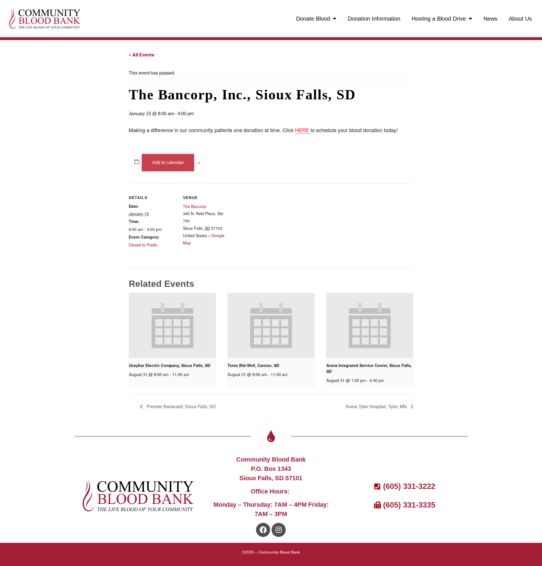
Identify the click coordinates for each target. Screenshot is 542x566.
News (490, 19)
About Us (520, 19)
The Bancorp (194, 206)
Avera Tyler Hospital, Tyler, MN (377, 406)
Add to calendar (168, 162)
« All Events (141, 54)
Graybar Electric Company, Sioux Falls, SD (169, 365)
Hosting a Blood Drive (439, 19)
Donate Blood (313, 19)
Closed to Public (143, 245)
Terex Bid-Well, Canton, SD (253, 365)
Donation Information (374, 19)
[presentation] (172, 325)
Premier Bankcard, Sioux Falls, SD (180, 406)
